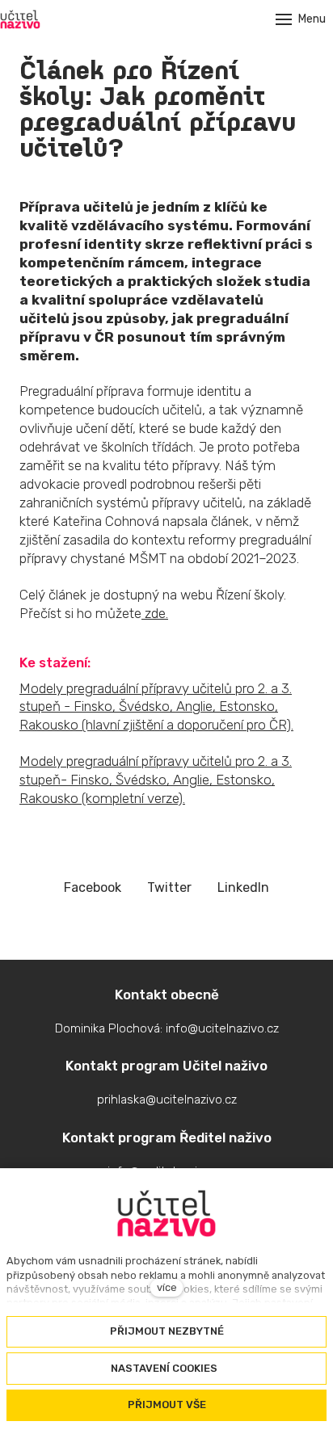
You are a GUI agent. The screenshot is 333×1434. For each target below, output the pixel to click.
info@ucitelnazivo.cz (222, 1028)
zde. (154, 613)
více (167, 1287)
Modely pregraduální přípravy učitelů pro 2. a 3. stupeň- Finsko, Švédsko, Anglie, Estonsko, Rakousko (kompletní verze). (155, 779)
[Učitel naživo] (20, 19)
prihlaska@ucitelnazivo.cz (167, 1099)
